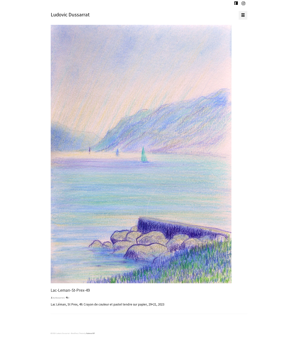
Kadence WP (90, 333)
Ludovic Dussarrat (70, 14)
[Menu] (243, 15)
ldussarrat (59, 298)
